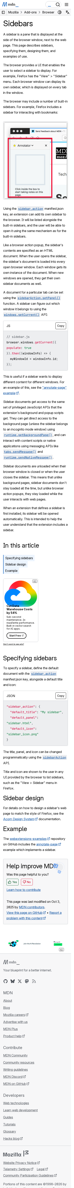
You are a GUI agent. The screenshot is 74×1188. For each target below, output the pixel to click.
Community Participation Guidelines (28, 1175)
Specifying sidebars (19, 558)
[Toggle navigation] (66, 4)
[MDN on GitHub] (5, 981)
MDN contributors (31, 907)
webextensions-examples (28, 839)
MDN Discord (12, 1077)
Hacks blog (11, 1138)
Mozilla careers (14, 1015)
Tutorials (9, 1124)
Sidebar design (15, 564)
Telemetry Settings (16, 1169)
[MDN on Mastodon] (26, 981)
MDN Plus (10, 1029)
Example (11, 571)
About (7, 1001)
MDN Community (15, 1055)
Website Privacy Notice (20, 1163)
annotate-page (47, 844)
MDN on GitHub (14, 1084)
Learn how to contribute (24, 890)
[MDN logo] (11, 962)
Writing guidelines (15, 1070)
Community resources (18, 1062)
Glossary (9, 1131)
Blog (6, 1008)
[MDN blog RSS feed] (34, 981)
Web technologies (16, 1103)
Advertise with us (15, 1022)
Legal (41, 1169)
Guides (8, 1117)
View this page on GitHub (24, 913)
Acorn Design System (18, 819)
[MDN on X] (19, 981)
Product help (12, 1036)
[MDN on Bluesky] (12, 981)
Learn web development (20, 1110)
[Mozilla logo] (15, 1153)
